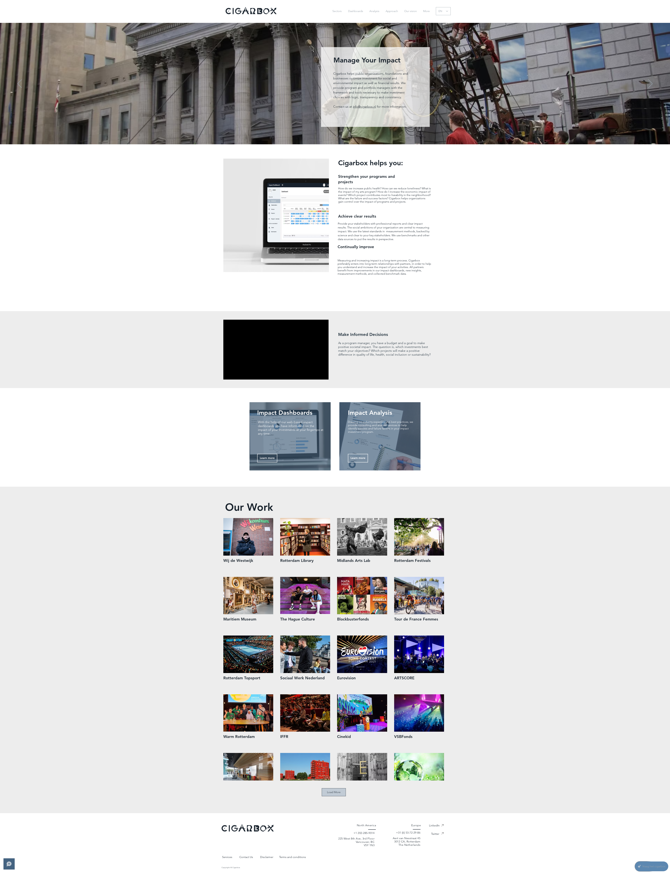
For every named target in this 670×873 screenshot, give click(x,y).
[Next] (650, 83)
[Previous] (19, 83)
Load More (334, 792)
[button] (426, 11)
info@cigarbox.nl (364, 107)
